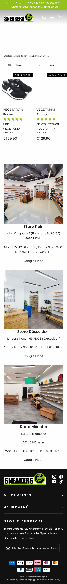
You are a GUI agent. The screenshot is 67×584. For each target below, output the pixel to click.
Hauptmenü (16, 507)
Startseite (9, 56)
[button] (12, 119)
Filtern (17, 65)
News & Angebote (23, 521)
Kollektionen (21, 56)
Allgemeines (17, 495)
